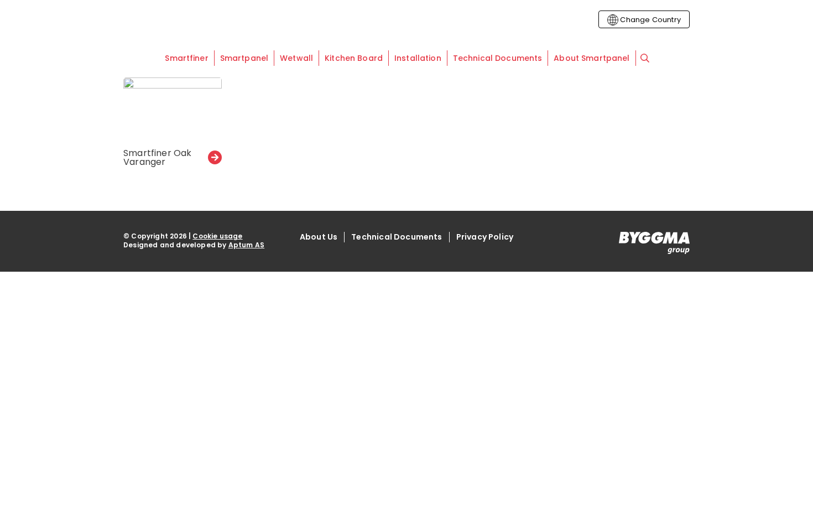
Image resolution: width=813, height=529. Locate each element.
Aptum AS (246, 245)
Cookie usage (217, 236)
